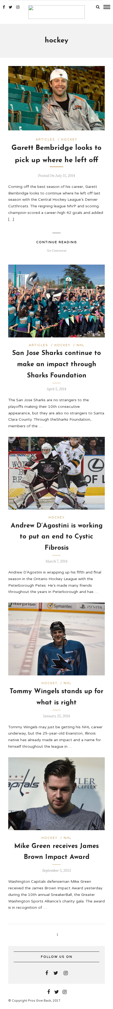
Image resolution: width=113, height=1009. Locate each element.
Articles (45, 139)
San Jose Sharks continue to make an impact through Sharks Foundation (56, 364)
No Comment (56, 250)
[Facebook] (46, 973)
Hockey (69, 139)
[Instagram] (17, 7)
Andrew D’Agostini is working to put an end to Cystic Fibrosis (57, 537)
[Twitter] (55, 973)
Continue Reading (56, 242)
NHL (80, 345)
